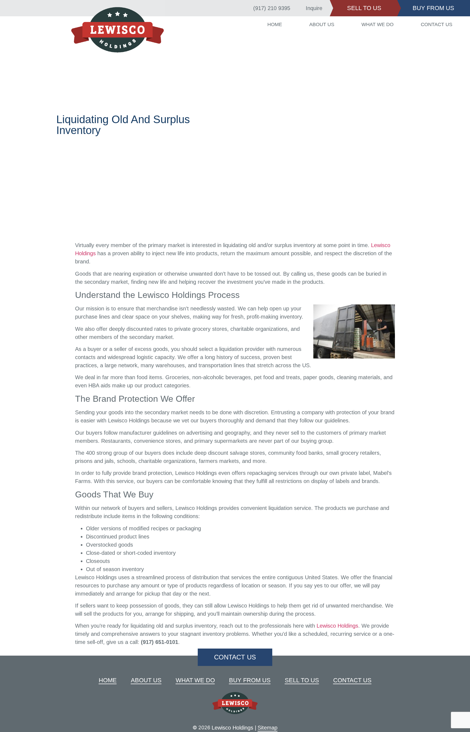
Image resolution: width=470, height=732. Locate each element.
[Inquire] (299, 8)
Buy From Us (250, 680)
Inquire (314, 8)
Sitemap (267, 728)
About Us (322, 24)
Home (275, 24)
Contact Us (436, 24)
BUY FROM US (433, 8)
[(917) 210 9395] (246, 8)
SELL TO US (364, 8)
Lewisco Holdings (337, 626)
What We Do (378, 24)
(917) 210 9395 (271, 8)
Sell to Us (302, 680)
